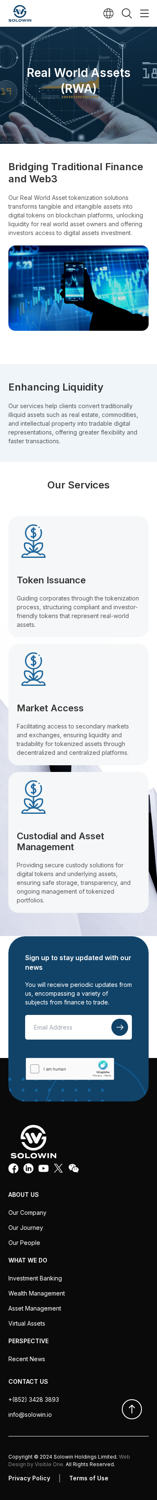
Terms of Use (88, 1478)
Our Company (27, 1212)
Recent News (26, 1358)
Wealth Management (36, 1293)
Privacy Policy (29, 1478)
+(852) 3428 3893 (33, 1399)
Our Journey (25, 1227)
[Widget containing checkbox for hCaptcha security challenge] (70, 1069)
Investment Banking (35, 1278)
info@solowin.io (30, 1414)
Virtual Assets (26, 1323)
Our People (24, 1242)
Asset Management (34, 1308)
